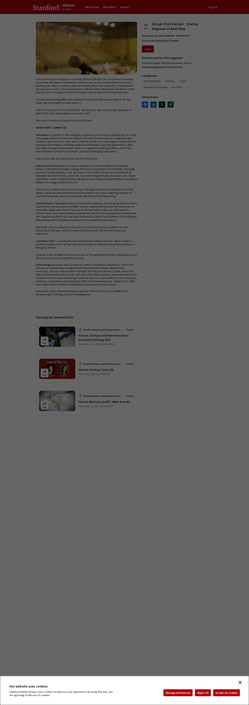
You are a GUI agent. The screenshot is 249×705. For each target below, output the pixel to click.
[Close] (240, 682)
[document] (124, 690)
